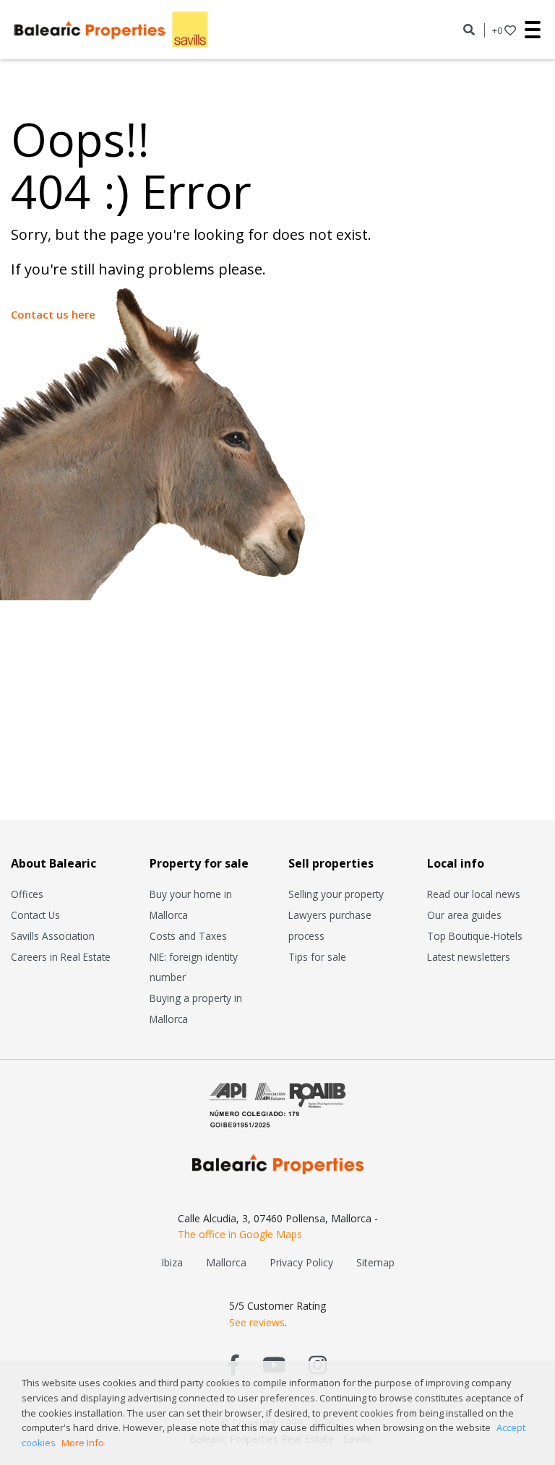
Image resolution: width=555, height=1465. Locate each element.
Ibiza (172, 1262)
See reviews (257, 1322)
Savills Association (53, 936)
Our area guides (464, 915)
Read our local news (473, 894)
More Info (82, 1442)
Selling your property (336, 894)
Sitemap (375, 1262)
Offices (27, 894)
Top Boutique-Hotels (474, 936)
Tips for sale (317, 957)
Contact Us (35, 915)
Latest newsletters (468, 957)
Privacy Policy (301, 1262)
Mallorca (226, 1262)
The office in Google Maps (240, 1234)
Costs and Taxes (188, 936)
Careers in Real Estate (61, 957)
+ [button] (497, 30)
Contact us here (53, 314)
